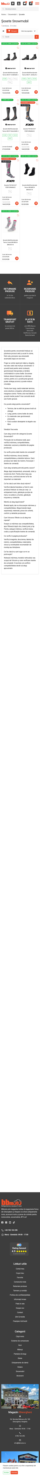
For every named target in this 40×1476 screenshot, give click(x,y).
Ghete (20, 1358)
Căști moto (20, 1336)
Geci (20, 1345)
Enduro (20, 1367)
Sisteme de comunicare (20, 1341)
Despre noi (20, 1308)
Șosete (22, 14)
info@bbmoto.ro (20, 1443)
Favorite (20, 1277)
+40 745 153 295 (11, 1230)
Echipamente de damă (20, 1363)
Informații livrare (20, 1299)
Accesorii (20, 1376)
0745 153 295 (20, 1436)
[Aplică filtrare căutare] (37, 37)
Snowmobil (12, 14)
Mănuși (20, 1350)
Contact (20, 1312)
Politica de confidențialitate (20, 1295)
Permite (14, 1472)
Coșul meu (20, 1273)
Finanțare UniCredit (20, 1321)
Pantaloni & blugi (20, 1354)
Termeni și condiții (20, 1291)
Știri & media (20, 1317)
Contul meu (20, 1269)
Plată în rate (20, 1304)
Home (3, 14)
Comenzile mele (20, 1282)
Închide (6, 1472)
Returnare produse (20, 1286)
